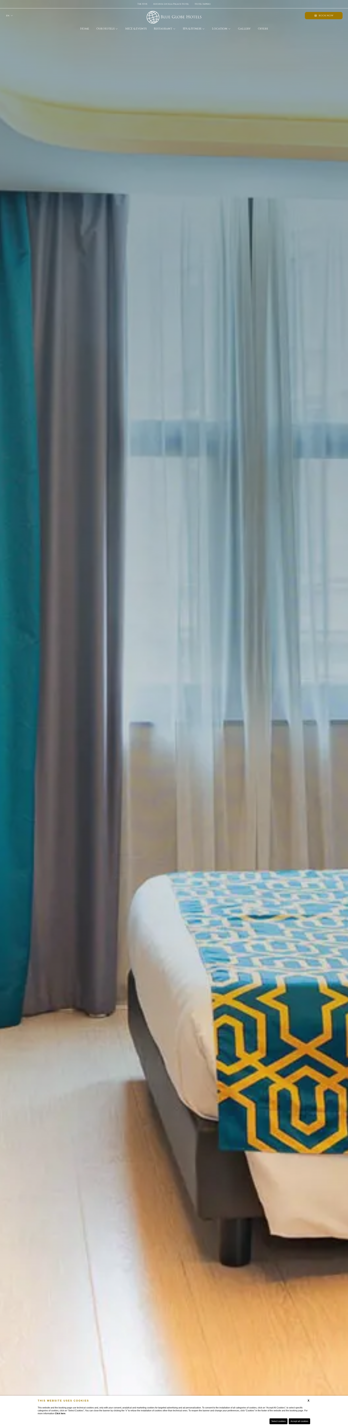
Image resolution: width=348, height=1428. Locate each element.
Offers (263, 29)
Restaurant (163, 29)
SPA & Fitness (192, 29)
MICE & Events (136, 29)
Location (219, 29)
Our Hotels (105, 29)
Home (84, 29)
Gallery (244, 29)
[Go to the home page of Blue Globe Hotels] (174, 15)
